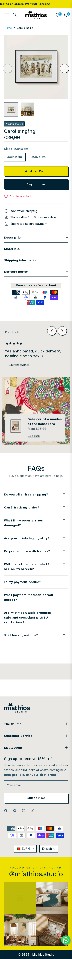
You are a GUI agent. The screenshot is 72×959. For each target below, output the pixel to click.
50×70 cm (38, 157)
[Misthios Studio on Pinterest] (15, 810)
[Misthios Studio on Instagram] (24, 810)
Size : (16, 149)
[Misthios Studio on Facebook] (6, 810)
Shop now (41, 4)
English (47, 849)
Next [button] (64, 68)
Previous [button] (7, 68)
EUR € (26, 849)
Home (8, 28)
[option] (36, 67)
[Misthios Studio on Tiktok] (33, 810)
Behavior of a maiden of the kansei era (45, 421)
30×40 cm (14, 157)
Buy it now (36, 184)
